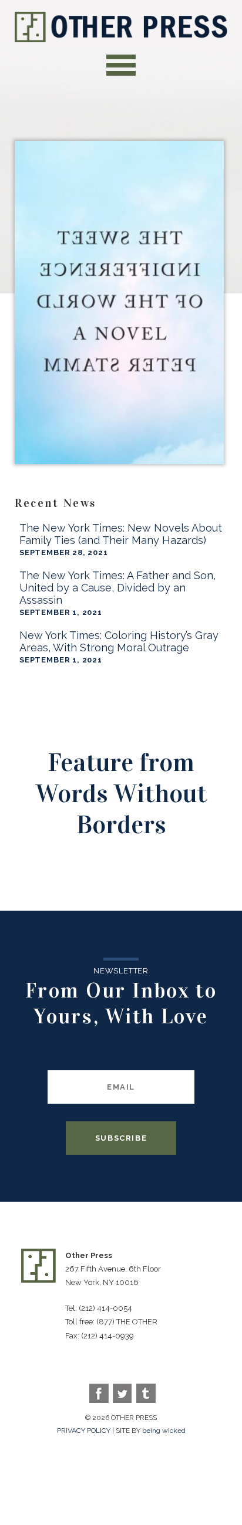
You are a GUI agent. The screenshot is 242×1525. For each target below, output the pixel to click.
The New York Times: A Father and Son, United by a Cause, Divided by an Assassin (117, 587)
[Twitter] (122, 1393)
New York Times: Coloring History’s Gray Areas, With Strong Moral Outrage (119, 641)
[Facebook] (99, 1393)
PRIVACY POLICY (83, 1430)
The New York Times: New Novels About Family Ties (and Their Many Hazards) (120, 534)
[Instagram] (146, 1393)
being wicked (164, 1430)
